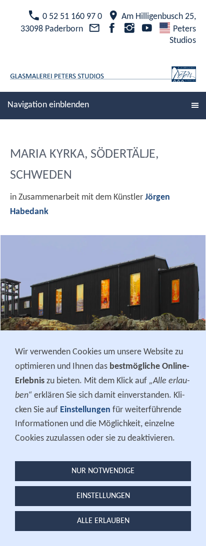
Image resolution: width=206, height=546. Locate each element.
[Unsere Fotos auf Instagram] (129, 29)
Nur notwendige (103, 471)
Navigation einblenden (48, 105)
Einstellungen (103, 496)
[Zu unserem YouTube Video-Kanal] (147, 29)
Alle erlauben (103, 521)
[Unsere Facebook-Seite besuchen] (112, 29)
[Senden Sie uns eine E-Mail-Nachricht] (94, 29)
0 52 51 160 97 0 (71, 16)
